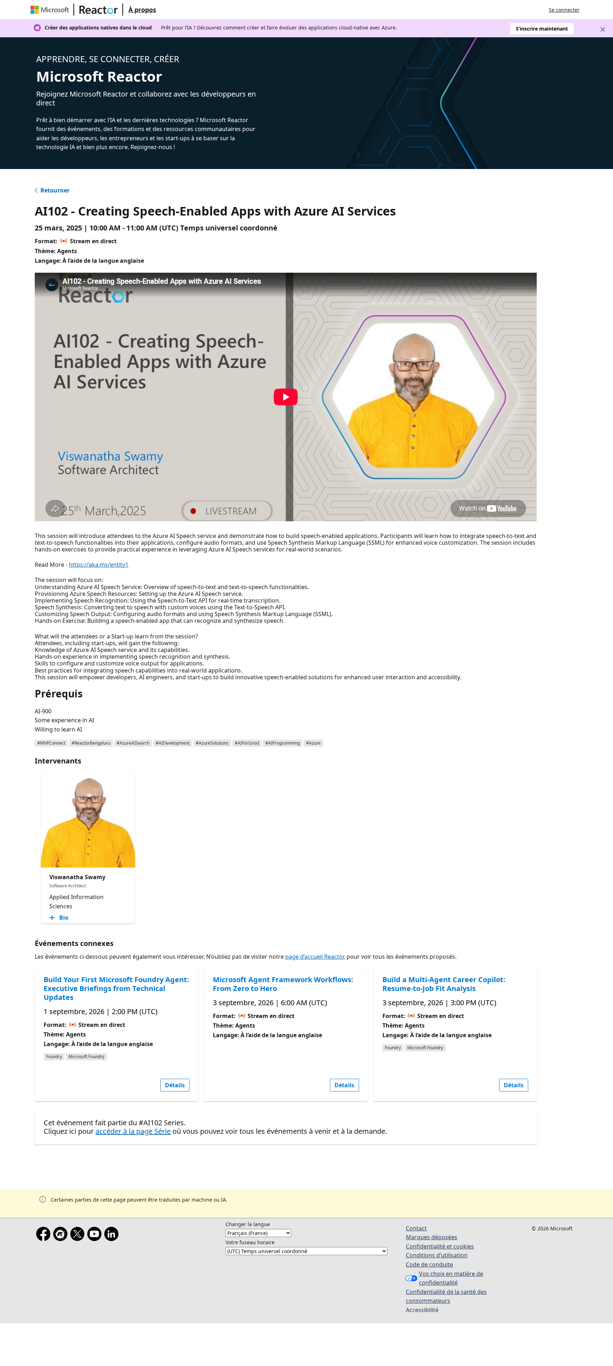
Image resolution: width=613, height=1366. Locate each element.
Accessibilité (422, 1310)
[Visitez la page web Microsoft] (51, 9)
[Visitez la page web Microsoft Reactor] (99, 9)
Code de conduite (429, 1264)
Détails (175, 1085)
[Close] (602, 29)
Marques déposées (431, 1237)
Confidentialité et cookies (440, 1246)
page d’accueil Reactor (315, 956)
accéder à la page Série (133, 1131)
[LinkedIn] (112, 1235)
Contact (416, 1228)
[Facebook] (44, 1235)
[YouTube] (95, 1235)
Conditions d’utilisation (437, 1255)
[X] (78, 1235)
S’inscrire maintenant (542, 28)
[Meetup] (61, 1235)
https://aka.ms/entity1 (98, 564)
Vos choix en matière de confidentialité (451, 1278)
